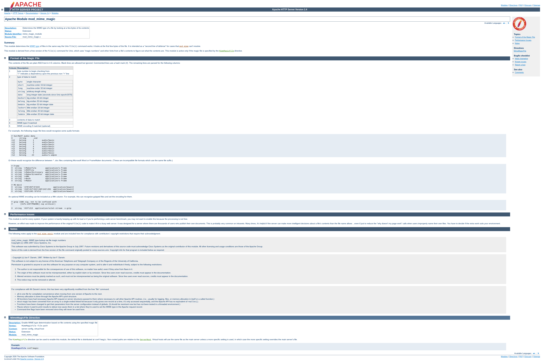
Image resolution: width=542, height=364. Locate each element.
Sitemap (536, 5)
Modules (504, 5)
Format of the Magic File (525, 37)
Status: (8, 31)
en (504, 23)
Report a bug (520, 65)
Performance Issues (523, 40)
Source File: (10, 37)
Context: (13, 329)
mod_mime (183, 46)
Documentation (32, 13)
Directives (513, 5)
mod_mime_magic (45, 234)
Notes (517, 43)
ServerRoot (145, 339)
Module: (13, 335)
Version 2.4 (44, 13)
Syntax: (12, 325)
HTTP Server (18, 13)
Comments (519, 72)
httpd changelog (521, 59)
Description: (11, 28)
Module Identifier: (13, 34)
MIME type (34, 46)
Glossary (528, 5)
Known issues (520, 62)
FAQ (521, 5)
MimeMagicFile (226, 51)
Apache (7, 13)
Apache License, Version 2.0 (32, 359)
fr (508, 23)
